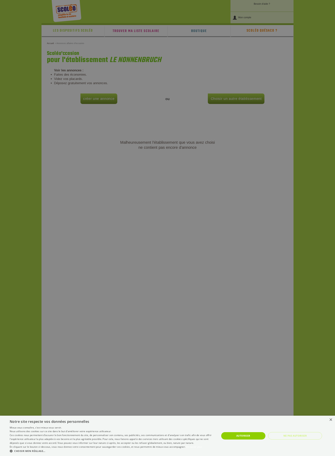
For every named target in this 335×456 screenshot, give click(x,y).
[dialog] (167, 436)
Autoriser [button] (243, 435)
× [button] (330, 419)
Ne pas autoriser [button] (295, 435)
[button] (112, 451)
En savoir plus (194, 446)
